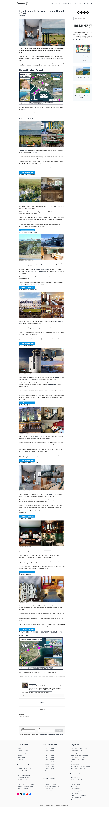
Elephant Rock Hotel (24, 150)
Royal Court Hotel (44, 264)
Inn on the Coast (57, 377)
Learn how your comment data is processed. (51, 736)
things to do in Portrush (31, 676)
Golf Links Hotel (50, 494)
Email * (40, 730)
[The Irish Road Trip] (29, 3)
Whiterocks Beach (33, 271)
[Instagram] (21, 695)
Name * (22, 730)
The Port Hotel (38, 436)
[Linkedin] (23, 695)
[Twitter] (25, 695)
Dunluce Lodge (42, 58)
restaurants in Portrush (30, 339)
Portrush (35, 152)
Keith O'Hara (22, 15)
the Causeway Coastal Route (41, 269)
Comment (21, 716)
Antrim (42, 703)
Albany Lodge (47, 605)
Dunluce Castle (42, 271)
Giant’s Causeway (52, 384)
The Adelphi (47, 550)
